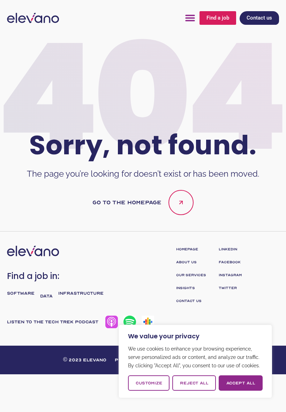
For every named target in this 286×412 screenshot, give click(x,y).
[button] (190, 18)
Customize (149, 383)
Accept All (240, 383)
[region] (195, 361)
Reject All (194, 383)
